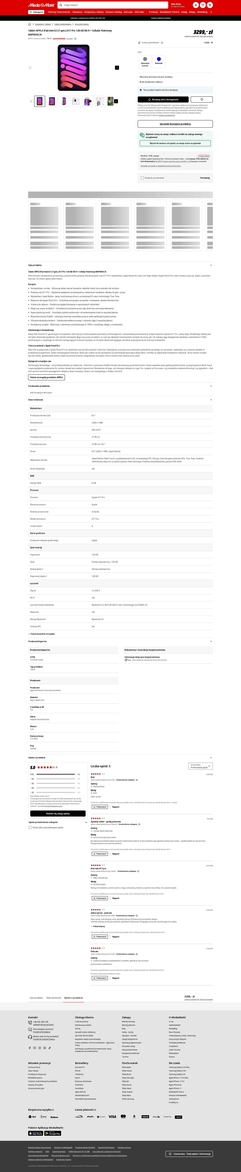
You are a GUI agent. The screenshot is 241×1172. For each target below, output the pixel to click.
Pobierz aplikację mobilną (161, 18)
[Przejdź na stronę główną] (41, 5)
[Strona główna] (30, 24)
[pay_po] (90, 1117)
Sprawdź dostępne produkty (175, 123)
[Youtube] (35, 1047)
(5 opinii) (70, 38)
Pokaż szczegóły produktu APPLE (46, 377)
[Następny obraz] (117, 68)
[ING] (156, 1117)
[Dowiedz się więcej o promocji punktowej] (162, 43)
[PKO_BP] (134, 1117)
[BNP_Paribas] (101, 1117)
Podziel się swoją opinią (58, 813)
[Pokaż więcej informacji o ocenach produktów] (75, 39)
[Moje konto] (196, 5)
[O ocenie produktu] (57, 767)
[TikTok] (50, 1047)
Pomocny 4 (101, 978)
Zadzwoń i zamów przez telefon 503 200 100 (87, 18)
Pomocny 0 (101, 807)
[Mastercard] (123, 1117)
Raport (115, 806)
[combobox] (115, 5)
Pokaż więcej (99, 926)
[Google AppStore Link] (52, 1133)
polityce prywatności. (167, 115)
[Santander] (178, 1117)
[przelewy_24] (79, 1117)
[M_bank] (145, 1117)
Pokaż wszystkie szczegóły (43, 634)
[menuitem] (59, 12)
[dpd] (32, 1117)
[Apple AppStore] (35, 1133)
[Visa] (112, 1117)
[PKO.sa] (167, 1117)
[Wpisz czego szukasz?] (61, 5)
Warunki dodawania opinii (53, 806)
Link (129, 660)
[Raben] (54, 1117)
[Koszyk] (210, 5)
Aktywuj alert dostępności (165, 99)
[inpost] (43, 1117)
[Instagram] (40, 1047)
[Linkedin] (45, 1047)
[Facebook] (30, 1047)
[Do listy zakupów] (203, 5)
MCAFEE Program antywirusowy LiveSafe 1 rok (173, 161)
